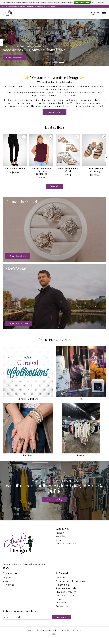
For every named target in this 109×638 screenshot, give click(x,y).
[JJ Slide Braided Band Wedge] (94, 150)
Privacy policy (63, 585)
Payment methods (66, 588)
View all (55, 186)
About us (61, 577)
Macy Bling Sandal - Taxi (68, 170)
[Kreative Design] (8, 13)
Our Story (61, 602)
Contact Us (62, 606)
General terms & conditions (70, 581)
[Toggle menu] (103, 13)
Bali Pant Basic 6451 (14, 168)
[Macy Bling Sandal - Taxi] (68, 150)
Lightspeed (76, 630)
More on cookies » (99, 2)
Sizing (59, 599)
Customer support (66, 595)
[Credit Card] (54, 634)
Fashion (81, 455)
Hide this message (82, 2)
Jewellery (28, 455)
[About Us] (54, 112)
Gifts (81, 399)
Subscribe (61, 617)
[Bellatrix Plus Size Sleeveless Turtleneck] (41, 150)
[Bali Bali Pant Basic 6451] (15, 150)
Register (7, 577)
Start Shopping (54, 499)
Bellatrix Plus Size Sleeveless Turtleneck (41, 171)
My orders (8, 581)
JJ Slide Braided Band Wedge (94, 170)
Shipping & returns (66, 592)
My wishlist (8, 585)
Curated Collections (28, 399)
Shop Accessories (14, 58)
